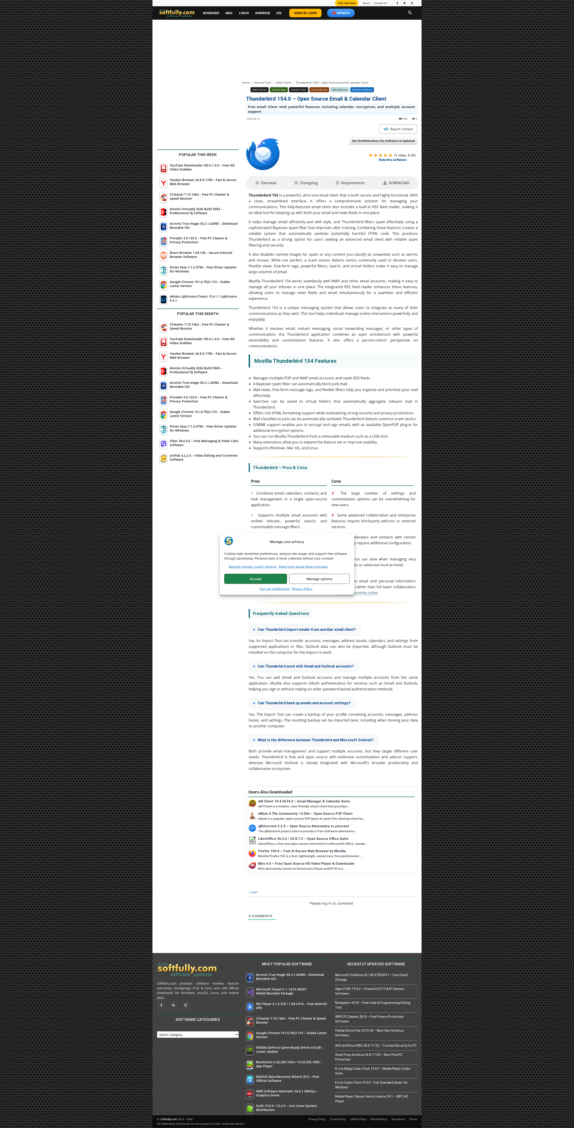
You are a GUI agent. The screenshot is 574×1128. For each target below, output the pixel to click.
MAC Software (339, 89)
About (366, 3)
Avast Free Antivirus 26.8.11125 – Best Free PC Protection (368, 1057)
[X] (412, 3)
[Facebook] (397, 3)
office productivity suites (357, 592)
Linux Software (319, 89)
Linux (244, 13)
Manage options (320, 579)
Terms (413, 1119)
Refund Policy (379, 1119)
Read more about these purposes (303, 566)
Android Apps (279, 89)
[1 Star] (370, 155)
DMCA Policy (358, 1119)
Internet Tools (262, 82)
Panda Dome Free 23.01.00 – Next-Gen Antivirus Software (369, 1033)
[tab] (266, 183)
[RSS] (404, 3)
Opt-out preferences (274, 589)
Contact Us (380, 3)
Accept (256, 579)
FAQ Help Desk (346, 3)
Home (246, 82)
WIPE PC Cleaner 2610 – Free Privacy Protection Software (369, 1019)
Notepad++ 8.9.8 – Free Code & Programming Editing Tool (372, 1005)
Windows (211, 13)
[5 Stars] (390, 155)
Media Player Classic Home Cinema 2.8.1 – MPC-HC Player (371, 1099)
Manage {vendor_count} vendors (252, 566)
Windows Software (362, 89)
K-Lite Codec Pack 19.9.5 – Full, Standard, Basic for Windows (371, 1085)
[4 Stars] (385, 155)
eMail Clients (284, 82)
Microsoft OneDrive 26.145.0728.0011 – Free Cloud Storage (371, 977)
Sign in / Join (305, 13)
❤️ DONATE (341, 13)
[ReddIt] (308, 128)
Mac (229, 13)
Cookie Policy (338, 1119)
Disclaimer (398, 1119)
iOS (279, 13)
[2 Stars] (375, 155)
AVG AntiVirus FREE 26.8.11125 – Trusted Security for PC (376, 1045)
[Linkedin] (298, 128)
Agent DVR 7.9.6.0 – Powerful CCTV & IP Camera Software (369, 991)
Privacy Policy (302, 589)
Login (252, 892)
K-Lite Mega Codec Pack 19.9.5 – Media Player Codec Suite (373, 1071)
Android (262, 13)
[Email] (318, 128)
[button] (410, 13)
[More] (329, 128)
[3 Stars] (380, 155)
